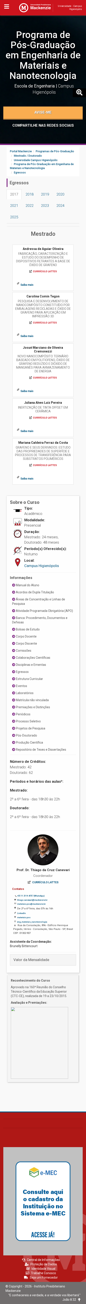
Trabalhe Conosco (43, 1273)
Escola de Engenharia (35, 86)
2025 (14, 217)
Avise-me (43, 112)
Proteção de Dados (43, 1264)
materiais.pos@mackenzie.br (31, 904)
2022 (30, 205)
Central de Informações (43, 1260)
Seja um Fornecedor (44, 1277)
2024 (60, 205)
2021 (14, 205)
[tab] (43, 959)
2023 (45, 205)
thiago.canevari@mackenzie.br (32, 900)
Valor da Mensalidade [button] (31, 960)
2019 (45, 194)
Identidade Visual (43, 1268)
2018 (30, 194)
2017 (14, 194)
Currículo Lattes (45, 271)
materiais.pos (23, 917)
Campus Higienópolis (41, 565)
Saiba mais (27, 284)
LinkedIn (21, 913)
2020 (60, 194)
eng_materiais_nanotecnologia (32, 922)
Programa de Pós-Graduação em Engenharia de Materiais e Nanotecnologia (43, 55)
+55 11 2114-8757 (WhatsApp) (31, 896)
